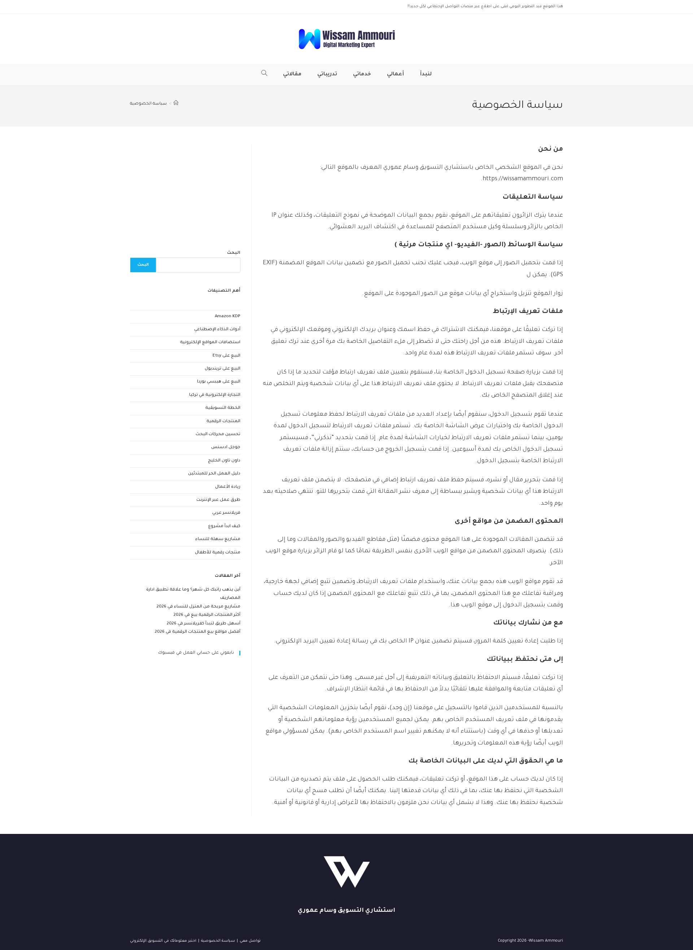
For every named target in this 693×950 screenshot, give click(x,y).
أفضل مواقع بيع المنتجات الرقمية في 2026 (197, 632)
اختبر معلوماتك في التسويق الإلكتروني (163, 941)
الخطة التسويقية (222, 408)
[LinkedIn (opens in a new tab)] (158, 6)
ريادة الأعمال (227, 487)
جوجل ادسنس (225, 447)
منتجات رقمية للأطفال (217, 553)
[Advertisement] (185, 190)
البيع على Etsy (226, 356)
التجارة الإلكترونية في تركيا (214, 395)
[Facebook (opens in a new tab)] (142, 6)
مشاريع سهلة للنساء (217, 539)
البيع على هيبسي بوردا (218, 382)
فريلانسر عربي (226, 513)
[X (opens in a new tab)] (134, 6)
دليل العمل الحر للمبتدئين (214, 474)
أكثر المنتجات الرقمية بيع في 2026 (207, 615)
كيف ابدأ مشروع (224, 526)
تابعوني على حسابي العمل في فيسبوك (196, 653)
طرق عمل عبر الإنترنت (218, 500)
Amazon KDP (227, 316)
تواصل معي (250, 941)
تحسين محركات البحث (218, 434)
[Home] (176, 104)
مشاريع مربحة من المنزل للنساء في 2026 (198, 607)
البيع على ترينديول (222, 369)
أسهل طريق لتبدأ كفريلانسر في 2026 (203, 624)
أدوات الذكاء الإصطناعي (217, 329)
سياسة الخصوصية (148, 104)
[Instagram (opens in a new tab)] (151, 6)
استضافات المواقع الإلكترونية (210, 342)
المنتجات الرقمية (223, 421)
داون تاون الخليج (224, 461)
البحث (233, 253)
